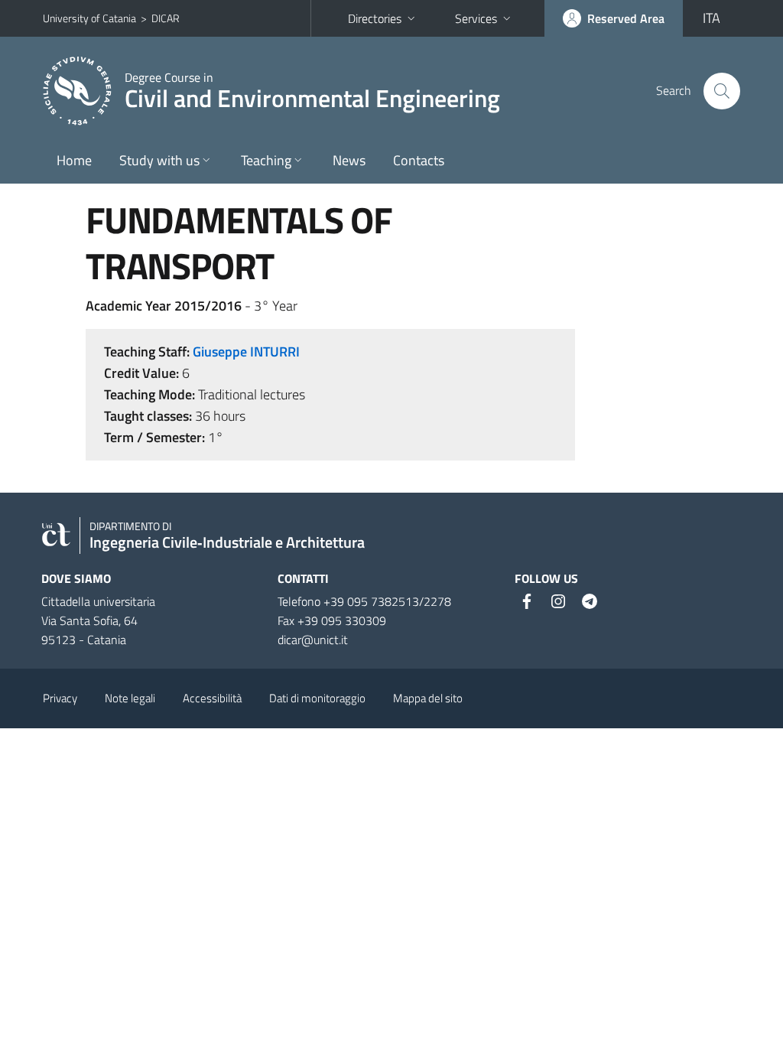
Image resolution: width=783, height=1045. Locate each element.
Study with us (159, 160)
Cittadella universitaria (98, 601)
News (349, 160)
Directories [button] (374, 18)
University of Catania (89, 18)
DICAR (165, 18)
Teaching (266, 160)
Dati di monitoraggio (317, 698)
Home (74, 160)
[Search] (721, 91)
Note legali (130, 698)
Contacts (418, 160)
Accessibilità (212, 698)
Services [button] (476, 18)
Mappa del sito (428, 698)
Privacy (60, 698)
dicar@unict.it (313, 639)
